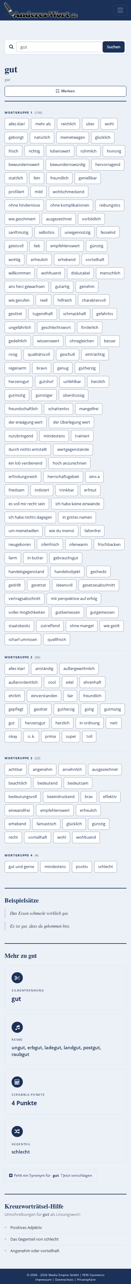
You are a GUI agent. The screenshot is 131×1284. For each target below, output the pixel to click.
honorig (114, 151)
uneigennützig (77, 232)
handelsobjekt (67, 571)
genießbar (88, 178)
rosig (13, 354)
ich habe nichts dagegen (30, 517)
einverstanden (44, 695)
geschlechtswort (56, 327)
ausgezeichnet (59, 219)
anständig (44, 668)
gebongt (16, 137)
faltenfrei (92, 530)
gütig (89, 709)
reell (44, 300)
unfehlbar (72, 381)
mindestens (54, 436)
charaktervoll (94, 300)
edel (69, 682)
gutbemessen (67, 612)
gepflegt (16, 709)
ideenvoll (64, 585)
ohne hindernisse (24, 205)
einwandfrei (19, 810)
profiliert (16, 191)
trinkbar (66, 490)
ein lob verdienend (25, 463)
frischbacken (109, 544)
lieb (37, 245)
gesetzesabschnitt (99, 585)
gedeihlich (18, 341)
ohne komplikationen (69, 205)
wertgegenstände (73, 449)
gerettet (38, 585)
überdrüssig (73, 395)
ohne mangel (82, 625)
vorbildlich (91, 219)
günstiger (44, 395)
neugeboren (20, 544)
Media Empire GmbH (63, 1275)
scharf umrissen (23, 639)
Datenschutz (64, 1279)
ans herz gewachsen (27, 286)
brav (89, 796)
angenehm (42, 769)
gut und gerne (21, 866)
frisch (13, 151)
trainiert (82, 436)
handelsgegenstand (26, 571)
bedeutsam (78, 783)
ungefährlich (20, 327)
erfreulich (39, 259)
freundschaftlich (23, 408)
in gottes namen (77, 517)
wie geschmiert (22, 219)
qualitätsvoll (39, 354)
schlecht (105, 866)
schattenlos (58, 408)
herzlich (98, 381)
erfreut (90, 490)
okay (13, 736)
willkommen (20, 273)
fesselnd (108, 232)
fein (37, 178)
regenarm (17, 368)
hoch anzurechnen (70, 463)
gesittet (15, 313)
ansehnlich (72, 769)
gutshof (46, 381)
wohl (109, 124)
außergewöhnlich (79, 668)
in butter (35, 558)
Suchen (113, 47)
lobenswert (60, 151)
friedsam (16, 490)
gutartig (62, 286)
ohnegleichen (81, 341)
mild (39, 191)
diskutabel (80, 273)
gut (12, 723)
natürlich (42, 137)
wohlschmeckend (68, 191)
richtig (34, 151)
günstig (96, 245)
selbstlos (47, 232)
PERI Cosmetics (93, 1275)
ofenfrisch (50, 544)
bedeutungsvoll (23, 796)
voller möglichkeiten (27, 612)
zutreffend (50, 625)
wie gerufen (19, 300)
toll (89, 736)
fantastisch (46, 823)
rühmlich (88, 151)
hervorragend (107, 164)
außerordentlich (23, 682)
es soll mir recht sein (27, 503)
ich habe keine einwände (77, 503)
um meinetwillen (24, 530)
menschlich (110, 273)
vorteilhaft (95, 259)
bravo (42, 368)
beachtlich (18, 783)
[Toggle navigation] (120, 10)
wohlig (14, 259)
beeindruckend (61, 796)
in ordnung (90, 723)
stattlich (16, 178)
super (71, 736)
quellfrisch (57, 639)
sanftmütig (18, 232)
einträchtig (95, 354)
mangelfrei (88, 408)
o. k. (31, 736)
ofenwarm (78, 544)
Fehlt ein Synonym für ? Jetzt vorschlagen (53, 1175)
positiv (82, 866)
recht (13, 837)
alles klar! (17, 124)
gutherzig (87, 368)
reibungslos (109, 205)
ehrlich (15, 695)
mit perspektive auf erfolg (74, 598)
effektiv (110, 796)
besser (110, 341)
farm (13, 558)
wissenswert (48, 341)
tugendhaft (43, 313)
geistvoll (16, 245)
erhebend (67, 259)
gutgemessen (102, 612)
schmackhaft (74, 313)
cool (52, 682)
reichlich (68, 124)
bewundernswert (24, 164)
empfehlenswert (65, 245)
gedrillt (15, 585)
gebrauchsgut (65, 558)
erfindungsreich (23, 476)
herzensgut (19, 381)
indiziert (42, 490)
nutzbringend (21, 436)
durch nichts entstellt (28, 449)
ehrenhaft (92, 682)
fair (70, 695)
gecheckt (98, 571)
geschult (67, 354)
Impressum (43, 1279)
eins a (94, 476)
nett (114, 723)
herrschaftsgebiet (63, 476)
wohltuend (51, 273)
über (90, 124)
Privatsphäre (86, 1279)
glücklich (103, 137)
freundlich (59, 178)
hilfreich (65, 300)
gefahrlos (104, 313)
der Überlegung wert (71, 422)
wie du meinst (61, 530)
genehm (87, 286)
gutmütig (17, 395)
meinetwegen (72, 137)
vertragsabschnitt (25, 598)
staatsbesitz (19, 625)
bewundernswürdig (67, 164)
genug (63, 368)
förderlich (89, 327)
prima (50, 736)
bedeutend (47, 783)
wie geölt (112, 625)
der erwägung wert (26, 422)
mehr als (43, 124)
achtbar (16, 769)
